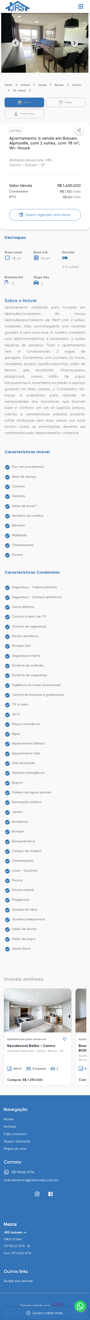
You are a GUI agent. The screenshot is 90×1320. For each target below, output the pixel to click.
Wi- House (19, 90)
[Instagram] (37, 1194)
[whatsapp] (80, 1306)
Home (8, 85)
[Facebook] (50, 1194)
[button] (24, 102)
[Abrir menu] (80, 6)
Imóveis (25, 85)
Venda (42, 85)
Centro (76, 85)
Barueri (59, 85)
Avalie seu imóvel (18, 1281)
